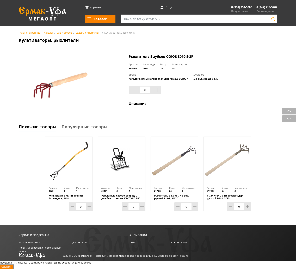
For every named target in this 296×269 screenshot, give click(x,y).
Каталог (48, 32)
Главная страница (29, 32)
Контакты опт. (179, 242)
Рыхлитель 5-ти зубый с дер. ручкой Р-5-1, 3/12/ (225, 197)
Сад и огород (64, 32)
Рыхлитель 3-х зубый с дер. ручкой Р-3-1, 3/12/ (171, 197)
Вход (169, 7)
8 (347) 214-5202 (266, 7)
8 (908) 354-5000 (241, 7)
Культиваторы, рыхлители (119, 32)
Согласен (6, 266)
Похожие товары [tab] (37, 127)
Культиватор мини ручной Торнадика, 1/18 (66, 197)
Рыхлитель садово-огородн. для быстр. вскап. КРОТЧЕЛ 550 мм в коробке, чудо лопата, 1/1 (121, 198)
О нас (132, 242)
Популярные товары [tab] (84, 127)
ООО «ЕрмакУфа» (82, 255)
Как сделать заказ (29, 242)
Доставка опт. (80, 242)
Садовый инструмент (88, 32)
